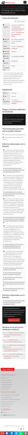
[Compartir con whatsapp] (21, 433)
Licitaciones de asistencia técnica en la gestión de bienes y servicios (13, 349)
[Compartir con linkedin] (11, 433)
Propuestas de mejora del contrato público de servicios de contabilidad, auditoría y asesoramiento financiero (14, 302)
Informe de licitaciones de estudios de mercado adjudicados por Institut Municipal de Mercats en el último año (13, 193)
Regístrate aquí (14, 320)
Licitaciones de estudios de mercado (14, 341)
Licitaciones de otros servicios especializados (11, 357)
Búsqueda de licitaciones (10, 6)
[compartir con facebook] (7, 433)
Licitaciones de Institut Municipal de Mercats (17, 34)
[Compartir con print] (25, 433)
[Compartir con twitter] (16, 433)
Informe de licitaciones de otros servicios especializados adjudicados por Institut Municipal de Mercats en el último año (13, 246)
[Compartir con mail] (2, 433)
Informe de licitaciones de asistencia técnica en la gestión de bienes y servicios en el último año (14, 283)
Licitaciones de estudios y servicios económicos (12, 335)
